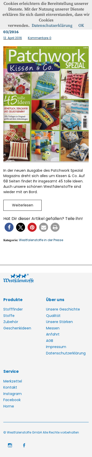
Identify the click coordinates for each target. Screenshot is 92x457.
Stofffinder (13, 309)
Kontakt (10, 387)
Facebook (12, 399)
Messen (53, 328)
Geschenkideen (17, 328)
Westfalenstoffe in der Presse (41, 240)
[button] (9, 227)
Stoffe (9, 315)
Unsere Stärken (59, 321)
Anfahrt (53, 334)
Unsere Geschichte (63, 309)
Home (8, 406)
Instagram (12, 393)
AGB (49, 340)
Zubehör (10, 321)
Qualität (53, 315)
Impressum (56, 346)
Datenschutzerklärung (66, 353)
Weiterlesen (22, 205)
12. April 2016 (12, 38)
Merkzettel (12, 381)
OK (81, 25)
